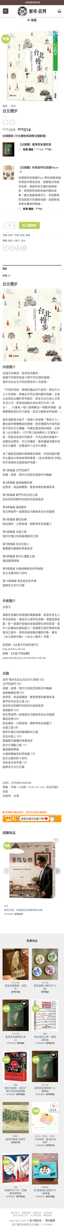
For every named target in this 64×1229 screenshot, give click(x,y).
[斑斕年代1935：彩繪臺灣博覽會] (16, 1168)
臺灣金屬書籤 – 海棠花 (15, 987)
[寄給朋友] (24, 248)
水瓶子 (16, 240)
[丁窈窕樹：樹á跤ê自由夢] (45, 1117)
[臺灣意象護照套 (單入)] (16, 1015)
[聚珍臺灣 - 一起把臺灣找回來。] (32, 11)
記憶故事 (48, 1212)
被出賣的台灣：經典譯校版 (45, 1038)
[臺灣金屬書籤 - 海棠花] (16, 964)
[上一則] (12, 122)
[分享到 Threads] (18, 248)
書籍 (5, 106)
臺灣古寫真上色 (20, 1215)
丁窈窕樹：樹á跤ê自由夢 (45, 1141)
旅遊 (13, 106)
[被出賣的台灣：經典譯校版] (45, 1015)
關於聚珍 (15, 1212)
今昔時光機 (35, 1215)
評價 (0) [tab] (6, 275)
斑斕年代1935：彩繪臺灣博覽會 (15, 1192)
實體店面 (26, 1212)
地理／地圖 (13, 235)
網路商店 (37, 1212)
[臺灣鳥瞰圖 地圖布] (16, 1117)
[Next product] (5, 122)
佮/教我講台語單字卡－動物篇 (45, 1192)
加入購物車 (29, 225)
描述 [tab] (5, 268)
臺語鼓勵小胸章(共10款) (45, 987)
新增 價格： (41, 149)
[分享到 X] (12, 248)
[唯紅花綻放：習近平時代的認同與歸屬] (16, 1066)
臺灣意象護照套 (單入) (15, 1038)
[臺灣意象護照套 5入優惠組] (45, 1066)
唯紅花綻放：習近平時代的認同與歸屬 (15, 1089)
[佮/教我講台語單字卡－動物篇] (45, 1168)
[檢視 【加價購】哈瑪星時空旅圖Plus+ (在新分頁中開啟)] (21, 171)
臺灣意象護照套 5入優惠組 (45, 1089)
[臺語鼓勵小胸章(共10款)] (45, 964)
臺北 (23, 240)
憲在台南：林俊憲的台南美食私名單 (23, 910)
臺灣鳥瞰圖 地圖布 (15, 1139)
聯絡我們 (47, 1215)
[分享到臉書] (6, 248)
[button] (5, 11)
